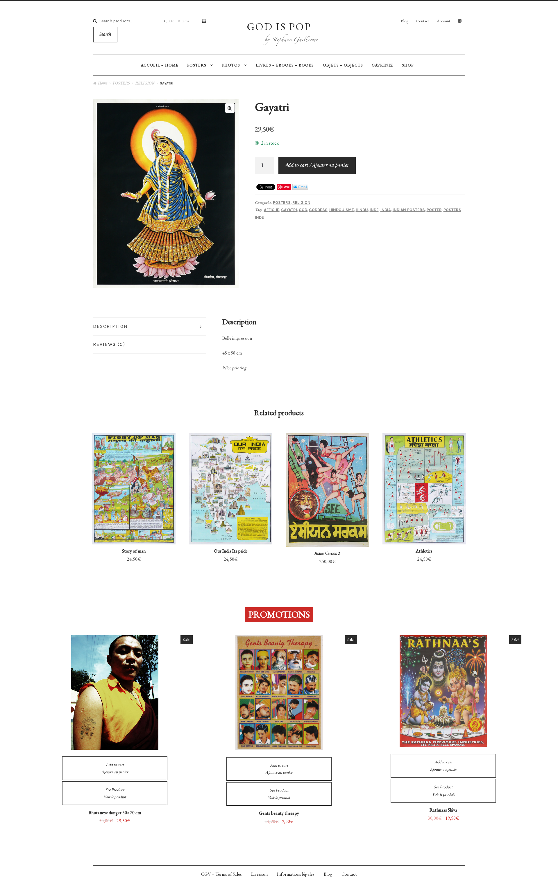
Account (443, 21)
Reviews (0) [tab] (109, 344)
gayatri (289, 209)
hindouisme (341, 209)
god (303, 209)
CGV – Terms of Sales (221, 874)
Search (105, 34)
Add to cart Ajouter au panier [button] (133, 514)
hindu (362, 209)
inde (374, 209)
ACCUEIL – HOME (159, 65)
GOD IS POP (279, 26)
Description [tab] (110, 326)
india (385, 209)
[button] (230, 108)
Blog (404, 21)
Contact (422, 21)
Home (102, 83)
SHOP (408, 65)
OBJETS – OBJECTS (343, 65)
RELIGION (145, 83)
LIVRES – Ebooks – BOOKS (285, 65)
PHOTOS (231, 65)
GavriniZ (382, 65)
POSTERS (196, 65)
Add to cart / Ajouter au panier (317, 165)
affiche (271, 209)
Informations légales (295, 874)
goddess (318, 209)
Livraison (259, 874)
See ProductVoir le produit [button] (134, 470)
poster (434, 209)
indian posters (409, 209)
